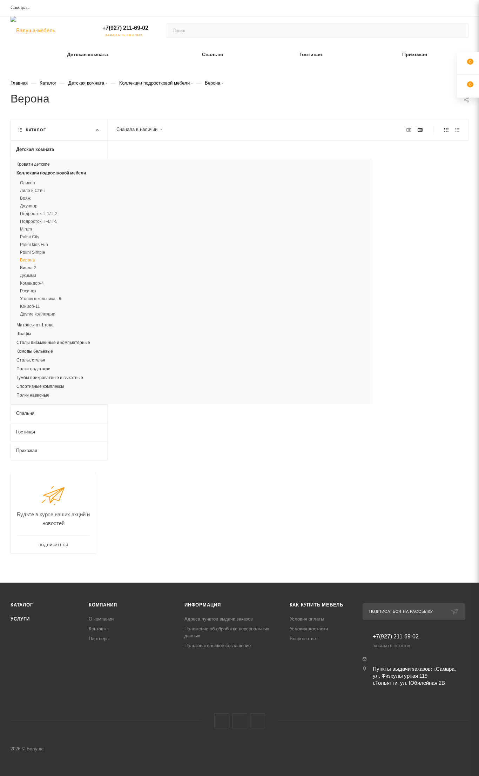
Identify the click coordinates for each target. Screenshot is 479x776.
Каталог (22, 605)
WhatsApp (257, 720)
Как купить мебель (317, 605)
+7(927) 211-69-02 (125, 28)
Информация (202, 605)
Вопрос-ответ (304, 638)
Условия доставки (309, 628)
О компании (101, 619)
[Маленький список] (409, 129)
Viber (239, 720)
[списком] (457, 129)
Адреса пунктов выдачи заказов (218, 619)
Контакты (98, 628)
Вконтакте (221, 720)
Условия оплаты (307, 619)
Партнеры (99, 638)
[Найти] (459, 30)
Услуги (20, 619)
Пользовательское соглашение (217, 645)
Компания (103, 605)
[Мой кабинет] (465, 9)
